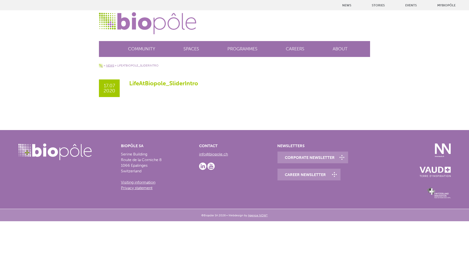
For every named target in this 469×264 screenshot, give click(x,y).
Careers (295, 49)
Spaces (191, 49)
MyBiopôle (446, 5)
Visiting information (138, 182)
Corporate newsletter (310, 157)
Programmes (242, 49)
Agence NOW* (258, 215)
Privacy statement (136, 188)
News (346, 5)
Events (411, 5)
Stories (378, 5)
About (340, 49)
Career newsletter (305, 174)
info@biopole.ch (213, 154)
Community (141, 49)
